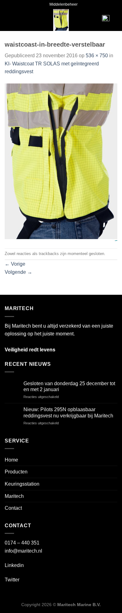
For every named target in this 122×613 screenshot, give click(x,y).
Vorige (15, 264)
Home (11, 459)
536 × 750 (97, 55)
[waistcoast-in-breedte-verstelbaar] (61, 161)
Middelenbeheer (63, 4)
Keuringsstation (22, 484)
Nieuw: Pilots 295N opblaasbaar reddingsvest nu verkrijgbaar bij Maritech (68, 412)
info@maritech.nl (23, 551)
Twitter (12, 579)
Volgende (18, 272)
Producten (16, 471)
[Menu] (14, 20)
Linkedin (14, 565)
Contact (13, 508)
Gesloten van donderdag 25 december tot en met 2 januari (69, 386)
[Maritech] (61, 20)
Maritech (14, 496)
